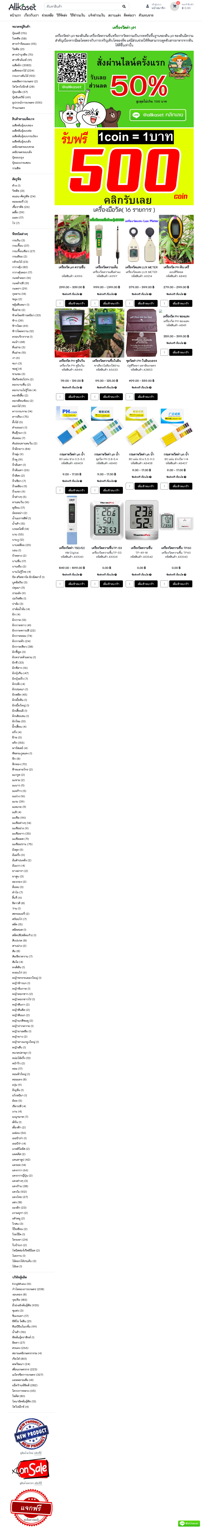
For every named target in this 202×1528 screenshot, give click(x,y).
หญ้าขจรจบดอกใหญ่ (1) (26, 978)
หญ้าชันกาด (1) (21, 988)
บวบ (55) (18, 534)
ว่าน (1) (16, 908)
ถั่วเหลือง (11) (19, 486)
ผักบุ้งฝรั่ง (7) (20, 678)
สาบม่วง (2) (19, 946)
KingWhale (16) (21, 1284)
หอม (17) (17, 1068)
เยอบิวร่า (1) (19, 1138)
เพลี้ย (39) (18, 212)
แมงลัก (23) (19, 1207)
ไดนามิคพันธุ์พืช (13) (24, 1401)
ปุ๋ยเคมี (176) (19, 33)
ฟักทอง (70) (19, 764)
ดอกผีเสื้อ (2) (20, 395)
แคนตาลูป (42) (21, 1159)
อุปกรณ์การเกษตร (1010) (27, 102)
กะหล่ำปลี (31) (20, 283)
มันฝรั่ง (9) (18, 855)
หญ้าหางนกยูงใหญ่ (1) (25, 1042)
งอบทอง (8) (19, 1294)
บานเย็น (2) (19, 566)
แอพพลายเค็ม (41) (23, 1380)
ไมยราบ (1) (18, 1256)
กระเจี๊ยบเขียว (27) (23, 251)
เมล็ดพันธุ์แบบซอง (22, 125)
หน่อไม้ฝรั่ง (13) (21, 1058)
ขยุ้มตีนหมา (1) (20, 304)
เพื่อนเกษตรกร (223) (24, 1369)
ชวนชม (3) (18, 374)
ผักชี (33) (18, 662)
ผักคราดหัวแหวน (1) (24, 657)
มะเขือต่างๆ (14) (21, 823)
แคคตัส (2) (18, 1154)
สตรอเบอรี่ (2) (20, 914)
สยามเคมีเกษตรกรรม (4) (27, 1353)
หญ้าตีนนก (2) (21, 1015)
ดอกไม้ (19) (19, 406)
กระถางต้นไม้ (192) (23, 76)
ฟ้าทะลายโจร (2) (22, 769)
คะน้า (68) (18, 342)
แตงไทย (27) (20, 1197)
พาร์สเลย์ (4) (20, 748)
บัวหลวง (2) (19, 555)
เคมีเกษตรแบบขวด (23, 147)
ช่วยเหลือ (47, 15)
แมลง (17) (17, 217)
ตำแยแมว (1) (19, 427)
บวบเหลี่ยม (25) (21, 545)
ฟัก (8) (16, 758)
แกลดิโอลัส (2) (21, 1149)
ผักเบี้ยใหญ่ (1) (20, 705)
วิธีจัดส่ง (62, 15)
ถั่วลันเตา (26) (20, 470)
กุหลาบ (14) (19, 294)
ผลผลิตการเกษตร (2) (25, 81)
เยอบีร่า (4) (19, 1143)
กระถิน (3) (18, 240)
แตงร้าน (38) (20, 1186)
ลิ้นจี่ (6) (17, 897)
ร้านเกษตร (18, 108)
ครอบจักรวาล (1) (22, 336)
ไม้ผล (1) (17, 1266)
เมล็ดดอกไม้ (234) (23, 70)
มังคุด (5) (17, 849)
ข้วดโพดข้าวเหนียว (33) (26, 315)
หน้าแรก (15, 15)
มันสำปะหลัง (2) (21, 860)
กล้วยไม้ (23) (20, 262)
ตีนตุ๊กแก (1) (19, 433)
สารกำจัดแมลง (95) (24, 44)
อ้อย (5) (17, 1100)
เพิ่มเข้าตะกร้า (76, 303)
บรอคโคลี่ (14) (20, 529)
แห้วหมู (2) (18, 1218)
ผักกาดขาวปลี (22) (24, 630)
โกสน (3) (17, 1224)
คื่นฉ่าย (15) (19, 352)
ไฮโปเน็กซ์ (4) (20, 1406)
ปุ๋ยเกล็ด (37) (20, 92)
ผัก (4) (16, 614)
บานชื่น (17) (19, 561)
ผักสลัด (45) (19, 694)
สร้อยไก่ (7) (19, 919)
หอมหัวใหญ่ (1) (21, 1074)
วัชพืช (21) (18, 49)
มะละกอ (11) (19, 807)
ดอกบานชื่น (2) (21, 384)
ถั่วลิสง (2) (18, 475)
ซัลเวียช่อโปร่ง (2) (23, 379)
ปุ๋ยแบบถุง (18, 157)
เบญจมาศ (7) (20, 1117)
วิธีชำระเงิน (77, 15)
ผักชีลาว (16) (20, 668)
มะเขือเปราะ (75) (22, 844)
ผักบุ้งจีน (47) (20, 673)
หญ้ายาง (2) (19, 1036)
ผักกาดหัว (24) (21, 641)
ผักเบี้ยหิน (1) (19, 700)
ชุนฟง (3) (17, 1310)
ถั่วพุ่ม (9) (17, 454)
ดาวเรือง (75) (20, 416)
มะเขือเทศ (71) (20, 839)
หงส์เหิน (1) (18, 967)
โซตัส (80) (18, 1396)
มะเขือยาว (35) (21, 833)
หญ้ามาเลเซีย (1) (21, 1031)
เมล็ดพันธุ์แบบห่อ (22, 130)
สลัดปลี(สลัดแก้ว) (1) (24, 935)
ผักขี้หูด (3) (19, 652)
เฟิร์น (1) (17, 1122)
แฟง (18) (17, 1202)
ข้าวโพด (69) (20, 326)
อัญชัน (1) (18, 1090)
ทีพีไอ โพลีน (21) (21, 1321)
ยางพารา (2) (20, 871)
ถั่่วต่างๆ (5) (19, 497)
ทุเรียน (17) (18, 507)
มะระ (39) (18, 801)
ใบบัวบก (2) (19, 1245)
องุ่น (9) (17, 1085)
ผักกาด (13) (19, 620)
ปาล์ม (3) (17, 604)
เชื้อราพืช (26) (21, 207)
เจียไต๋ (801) (19, 1359)
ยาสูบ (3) (18, 876)
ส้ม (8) (16, 951)
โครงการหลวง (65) (24, 1391)
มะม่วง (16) (18, 796)
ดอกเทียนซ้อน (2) (22, 401)
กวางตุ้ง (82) (20, 267)
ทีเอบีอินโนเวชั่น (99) (24, 1326)
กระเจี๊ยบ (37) (20, 245)
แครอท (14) (19, 1165)
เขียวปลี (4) (19, 1106)
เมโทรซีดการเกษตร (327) (27, 1374)
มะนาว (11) (18, 785)
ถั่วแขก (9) (18, 491)
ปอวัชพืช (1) (19, 598)
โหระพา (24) (20, 1239)
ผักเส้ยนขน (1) (20, 716)
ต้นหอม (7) (18, 438)
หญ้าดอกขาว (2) (22, 994)
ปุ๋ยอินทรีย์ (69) (21, 97)
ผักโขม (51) (19, 721)
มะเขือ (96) (19, 817)
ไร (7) (16, 223)
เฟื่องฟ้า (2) (19, 1127)
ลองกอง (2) (19, 882)
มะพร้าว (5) (19, 791)
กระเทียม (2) (19, 256)
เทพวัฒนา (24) (21, 1364)
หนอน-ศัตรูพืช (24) (24, 196)
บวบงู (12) (18, 540)
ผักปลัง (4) (18, 684)
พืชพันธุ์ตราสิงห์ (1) (23, 1337)
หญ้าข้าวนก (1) (21, 983)
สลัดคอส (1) (19, 929)
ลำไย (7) (17, 892)
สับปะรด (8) (19, 940)
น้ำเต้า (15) (18, 523)
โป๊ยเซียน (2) (19, 1229)
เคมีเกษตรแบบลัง (22, 152)
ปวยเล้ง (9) (19, 593)
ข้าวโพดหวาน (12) (23, 331)
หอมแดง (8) (19, 1079)
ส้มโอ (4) (17, 962)
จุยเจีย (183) (19, 1300)
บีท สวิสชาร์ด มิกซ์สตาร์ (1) (28, 577)
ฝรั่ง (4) (17, 732)
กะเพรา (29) (19, 288)
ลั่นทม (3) (17, 887)
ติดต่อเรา (130, 15)
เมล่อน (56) (19, 1133)
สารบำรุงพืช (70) (22, 54)
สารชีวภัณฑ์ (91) (22, 60)
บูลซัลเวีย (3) (19, 582)
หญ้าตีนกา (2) (21, 1004)
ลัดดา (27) (18, 1342)
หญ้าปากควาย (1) (23, 1026)
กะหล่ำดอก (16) (21, 278)
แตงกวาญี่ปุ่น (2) (22, 1175)
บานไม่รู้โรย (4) (21, 572)
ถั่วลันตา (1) (19, 465)
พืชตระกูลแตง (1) (22, 753)
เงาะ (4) (17, 1111)
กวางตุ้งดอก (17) (22, 272)
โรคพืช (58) (19, 38)
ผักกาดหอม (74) (22, 636)
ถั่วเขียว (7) (19, 481)
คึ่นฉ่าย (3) (18, 347)
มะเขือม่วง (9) (20, 828)
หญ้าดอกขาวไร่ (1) (23, 999)
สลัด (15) (17, 924)
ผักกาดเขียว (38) (22, 646)
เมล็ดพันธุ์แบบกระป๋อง (25, 136)
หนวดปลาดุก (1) (21, 1053)
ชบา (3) (17, 363)
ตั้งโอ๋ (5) (17, 422)
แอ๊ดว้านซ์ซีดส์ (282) (24, 1385)
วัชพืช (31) (18, 191)
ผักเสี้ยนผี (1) (19, 711)
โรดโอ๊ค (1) (18, 1234)
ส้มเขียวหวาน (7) (22, 956)
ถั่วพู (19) (17, 459)
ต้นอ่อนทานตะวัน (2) (24, 443)
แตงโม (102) (19, 1191)
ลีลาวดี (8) (18, 903)
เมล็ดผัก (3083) (21, 65)
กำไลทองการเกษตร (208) (28, 1289)
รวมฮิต (16, 168)
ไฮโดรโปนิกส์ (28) (23, 86)
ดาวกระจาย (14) (22, 411)
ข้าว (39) (17, 320)
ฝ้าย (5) (17, 737)
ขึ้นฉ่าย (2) (18, 310)
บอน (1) (16, 550)
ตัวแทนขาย (146, 15)
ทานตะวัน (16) (20, 502)
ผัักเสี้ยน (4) (19, 726)
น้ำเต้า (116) (19, 1332)
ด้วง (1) (16, 185)
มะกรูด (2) (18, 775)
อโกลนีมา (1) (19, 1095)
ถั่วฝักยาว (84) (21, 449)
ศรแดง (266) (20, 1348)
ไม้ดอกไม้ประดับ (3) (24, 1261)
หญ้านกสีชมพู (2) (22, 1020)
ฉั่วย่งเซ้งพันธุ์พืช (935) (25, 1305)
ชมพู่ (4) (17, 369)
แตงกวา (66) (20, 1170)
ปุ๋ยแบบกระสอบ (21, 163)
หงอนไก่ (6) (19, 972)
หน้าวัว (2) (18, 1063)
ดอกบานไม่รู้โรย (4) (24, 390)
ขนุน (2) (17, 299)
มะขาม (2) (18, 780)
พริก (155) (18, 743)
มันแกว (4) (18, 865)
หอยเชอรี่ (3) (20, 201)
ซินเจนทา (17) (20, 1316)
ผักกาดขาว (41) (21, 625)
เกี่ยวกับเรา (31, 15)
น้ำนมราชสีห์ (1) (21, 518)
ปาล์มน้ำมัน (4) (21, 609)
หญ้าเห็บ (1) (19, 1047)
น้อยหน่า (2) (19, 513)
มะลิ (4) (16, 812)
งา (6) (16, 358)
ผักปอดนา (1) (20, 689)
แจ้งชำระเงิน (96, 15)
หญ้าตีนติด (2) (21, 1010)
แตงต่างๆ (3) (20, 1181)
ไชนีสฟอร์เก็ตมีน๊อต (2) (26, 1250)
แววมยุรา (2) (20, 1213)
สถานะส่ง (114, 15)
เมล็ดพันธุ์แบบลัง (21, 141)
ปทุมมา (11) (18, 587)
